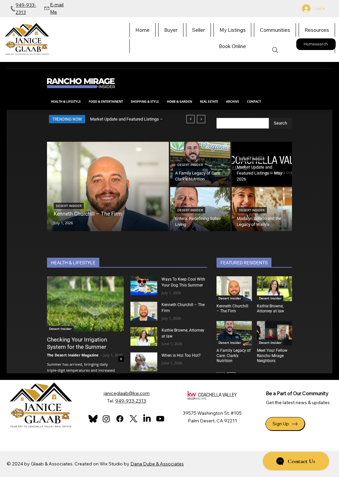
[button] (317, 30)
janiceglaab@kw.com (127, 393)
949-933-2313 (130, 401)
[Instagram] (106, 418)
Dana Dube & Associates (157, 464)
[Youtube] (160, 418)
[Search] (275, 50)
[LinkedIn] (147, 418)
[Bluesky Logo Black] (93, 418)
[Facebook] (119, 418)
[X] (133, 418)
